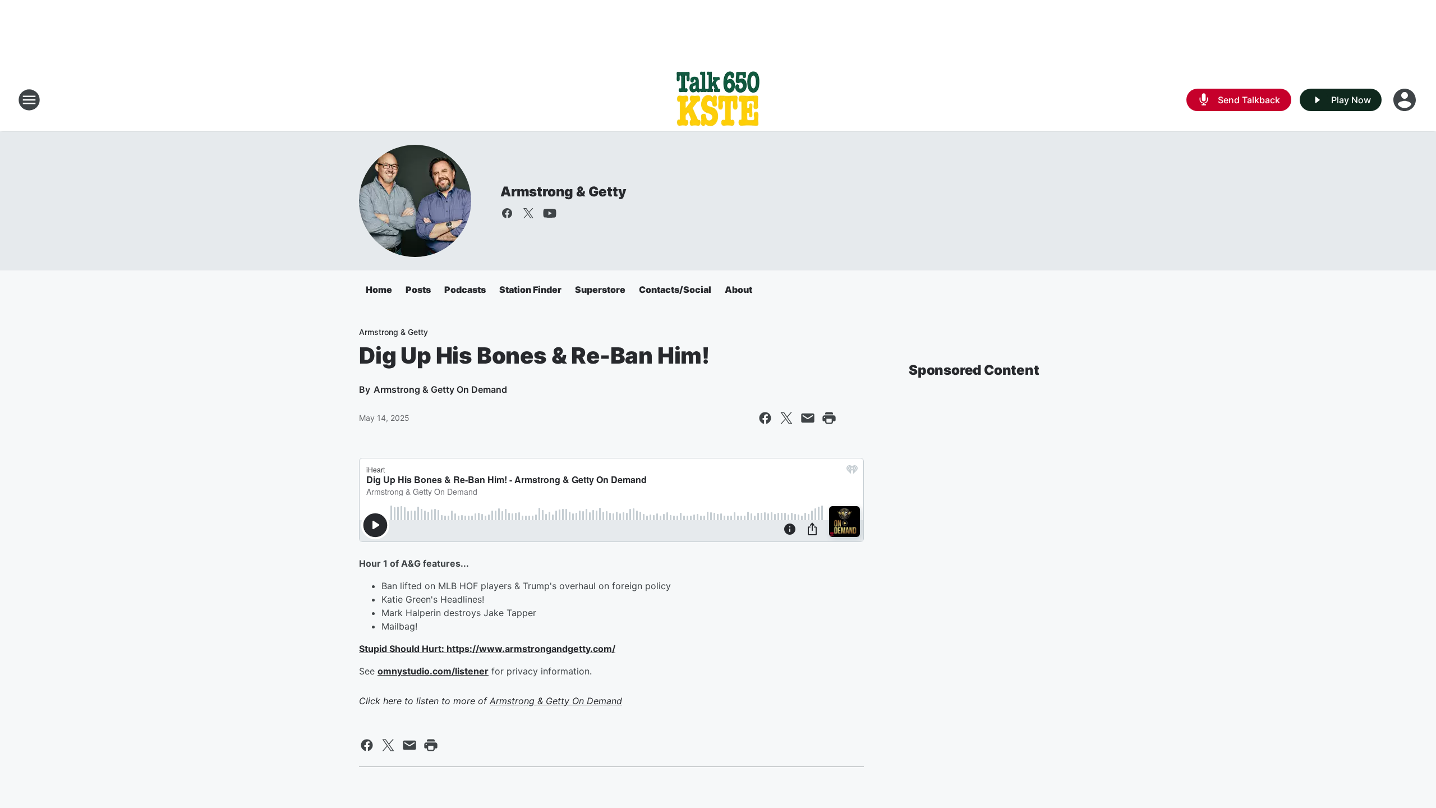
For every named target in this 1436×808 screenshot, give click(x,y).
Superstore (600, 289)
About (738, 289)
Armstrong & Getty (563, 191)
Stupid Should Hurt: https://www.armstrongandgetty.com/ (487, 648)
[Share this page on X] (786, 418)
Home (379, 289)
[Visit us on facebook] (507, 213)
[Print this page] (829, 418)
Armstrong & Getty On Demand (556, 700)
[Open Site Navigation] (29, 100)
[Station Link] (718, 100)
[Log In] (1405, 100)
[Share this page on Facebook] (765, 418)
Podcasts (465, 289)
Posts (418, 289)
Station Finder (530, 289)
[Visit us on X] (528, 213)
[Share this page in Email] (808, 418)
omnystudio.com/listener (433, 671)
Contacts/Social (675, 289)
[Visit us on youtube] (549, 213)
